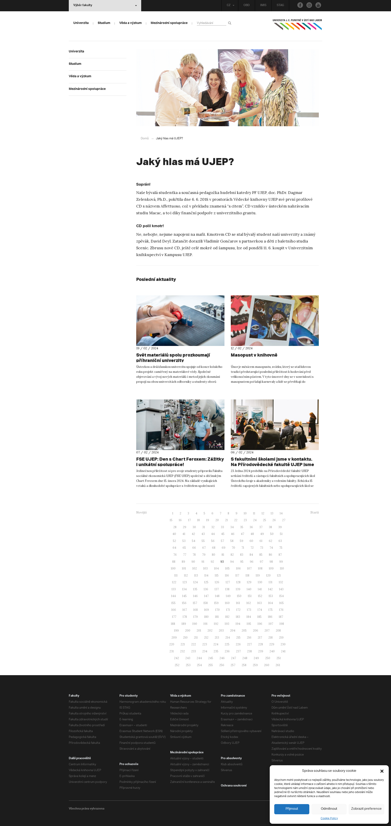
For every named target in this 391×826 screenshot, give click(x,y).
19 (207, 520)
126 (217, 582)
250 (267, 658)
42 (193, 534)
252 (177, 665)
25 (264, 520)
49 (262, 534)
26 (274, 520)
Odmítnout (329, 808)
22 (235, 520)
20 (217, 520)
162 (248, 603)
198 (281, 624)
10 (245, 513)
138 (227, 589)
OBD (246, 6)
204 (232, 630)
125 (206, 582)
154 (281, 596)
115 (217, 575)
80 (213, 555)
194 (238, 624)
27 (283, 520)
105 (227, 568)
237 (238, 651)
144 (173, 596)
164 (270, 603)
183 (238, 617)
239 (260, 651)
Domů (145, 138)
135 (195, 589)
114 (206, 575)
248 (244, 658)
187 (281, 617)
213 (217, 637)
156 (184, 603)
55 (203, 541)
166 (173, 610)
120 (268, 575)
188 (173, 624)
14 (281, 513)
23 (245, 520)
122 (174, 582)
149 (228, 596)
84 (251, 555)
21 (226, 520)
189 (183, 624)
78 (194, 555)
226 (238, 644)
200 (187, 630)
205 (244, 630)
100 (173, 568)
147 (206, 596)
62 (270, 541)
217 (260, 637)
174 (259, 610)
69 (223, 548)
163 (259, 603)
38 (270, 527)
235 (216, 651)
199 (176, 630)
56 (213, 541)
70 (233, 548)
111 (176, 575)
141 (260, 589)
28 (174, 527)
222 (193, 644)
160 (227, 603)
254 (199, 665)
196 (259, 624)
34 (232, 527)
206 (255, 630)
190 (194, 624)
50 (272, 534)
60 (251, 541)
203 (221, 630)
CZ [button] (229, 6)
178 (185, 617)
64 (174, 548)
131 (270, 582)
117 (237, 575)
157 (195, 603)
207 (267, 630)
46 (232, 534)
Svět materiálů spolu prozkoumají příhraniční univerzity (173, 357)
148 (217, 596)
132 (281, 582)
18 (198, 520)
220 (171, 644)
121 (279, 575)
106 (238, 568)
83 (241, 555)
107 (249, 568)
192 (216, 624)
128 (238, 582)
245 (210, 658)
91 (202, 562)
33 (222, 527)
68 (213, 548)
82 (232, 555)
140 (249, 589)
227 (249, 644)
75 (280, 548)
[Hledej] (230, 23)
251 (279, 658)
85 (260, 555)
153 (271, 596)
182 (227, 617)
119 (258, 575)
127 (228, 582)
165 (281, 603)
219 (281, 637)
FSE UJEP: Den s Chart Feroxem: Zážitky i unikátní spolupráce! (180, 461)
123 (185, 582)
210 (185, 637)
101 (184, 568)
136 (206, 589)
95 (241, 562)
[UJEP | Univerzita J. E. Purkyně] (297, 26)
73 (261, 548)
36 (251, 527)
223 (204, 644)
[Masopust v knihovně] (275, 320)
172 (238, 610)
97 (261, 562)
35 (241, 527)
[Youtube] (318, 5)
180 (206, 617)
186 (270, 617)
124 (195, 582)
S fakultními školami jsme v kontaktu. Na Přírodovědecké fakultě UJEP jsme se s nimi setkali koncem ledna (272, 464)
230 (283, 644)
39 (280, 527)
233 (193, 651)
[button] (382, 771)
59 (241, 541)
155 (173, 603)
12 (263, 513)
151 (250, 596)
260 (266, 665)
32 (213, 527)
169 (206, 610)
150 (239, 596)
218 (270, 637)
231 (171, 651)
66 (194, 548)
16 (180, 520)
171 (228, 610)
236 (227, 651)
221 (183, 644)
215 (238, 637)
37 (260, 527)
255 (210, 665)
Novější (141, 512)
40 (174, 534)
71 (242, 548)
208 (278, 630)
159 (216, 603)
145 (184, 596)
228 (260, 644)
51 (281, 534)
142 (270, 589)
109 (271, 568)
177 (174, 617)
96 (251, 562)
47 (242, 534)
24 (255, 520)
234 (204, 651)
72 (252, 548)
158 (205, 603)
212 (206, 637)
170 (217, 610)
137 (217, 589)
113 (196, 575)
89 (183, 562)
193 (227, 624)
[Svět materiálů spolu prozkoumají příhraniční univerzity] (180, 320)
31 (203, 527)
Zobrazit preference (366, 808)
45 (222, 534)
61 (261, 541)
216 (249, 637)
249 (256, 658)
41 (183, 534)
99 (281, 562)
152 (260, 596)
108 (260, 568)
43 (203, 534)
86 (270, 555)
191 (205, 624)
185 (259, 617)
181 (217, 617)
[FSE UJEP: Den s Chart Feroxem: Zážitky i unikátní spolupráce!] (180, 424)
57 (222, 541)
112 (186, 575)
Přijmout (292, 808)
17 (189, 520)
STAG (280, 6)
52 (174, 541)
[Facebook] (300, 5)
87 (280, 555)
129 (249, 582)
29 (184, 527)
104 (216, 568)
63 (280, 541)
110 (282, 568)
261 (278, 665)
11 (254, 513)
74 (271, 548)
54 (193, 541)
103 (205, 568)
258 (244, 665)
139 (238, 589)
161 (238, 603)
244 (199, 658)
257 (233, 665)
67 (204, 548)
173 (249, 610)
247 (233, 658)
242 (176, 658)
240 (272, 651)
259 (255, 665)
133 (174, 589)
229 (271, 644)
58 (232, 541)
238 (249, 651)
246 (222, 658)
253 (188, 665)
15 (171, 520)
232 (182, 651)
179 (195, 617)
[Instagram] (309, 5)
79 (203, 555)
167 (184, 610)
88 (173, 562)
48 (252, 534)
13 (272, 513)
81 (223, 555)
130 (260, 582)
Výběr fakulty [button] (82, 6)
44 (213, 534)
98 (271, 562)
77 (184, 555)
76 (175, 555)
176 (281, 610)
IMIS (263, 6)
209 (174, 637)
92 (212, 562)
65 (184, 548)
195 (249, 624)
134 (184, 589)
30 (194, 527)
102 (194, 568)
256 (221, 665)
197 (271, 624)
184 (248, 617)
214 (227, 637)
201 (199, 630)
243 (187, 658)
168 (195, 610)
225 (227, 644)
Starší (314, 512)
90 (193, 562)
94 (232, 562)
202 (209, 630)
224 (215, 644)
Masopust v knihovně (254, 355)
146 (195, 596)
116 (227, 575)
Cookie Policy (329, 818)
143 (281, 589)
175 (270, 610)
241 (283, 651)
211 (196, 637)
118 (247, 575)
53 (184, 541)
